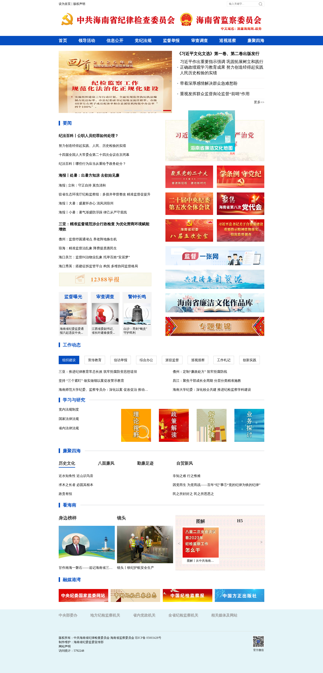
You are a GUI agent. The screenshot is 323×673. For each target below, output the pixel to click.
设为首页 (65, 3)
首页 (63, 40)
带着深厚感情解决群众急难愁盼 (209, 83)
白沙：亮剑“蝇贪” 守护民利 (135, 330)
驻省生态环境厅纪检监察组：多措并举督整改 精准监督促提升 (104, 194)
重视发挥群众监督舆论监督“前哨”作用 (215, 93)
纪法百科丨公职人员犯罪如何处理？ (89, 136)
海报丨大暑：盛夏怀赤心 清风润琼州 (86, 203)
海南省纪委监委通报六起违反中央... (72, 330)
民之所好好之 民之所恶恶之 (193, 494)
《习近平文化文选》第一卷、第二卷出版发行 (218, 53)
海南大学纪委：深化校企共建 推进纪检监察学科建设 (212, 389)
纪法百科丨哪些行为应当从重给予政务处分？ (92, 164)
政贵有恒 (65, 494)
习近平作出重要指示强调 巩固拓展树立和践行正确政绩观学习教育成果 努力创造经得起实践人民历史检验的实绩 (221, 67)
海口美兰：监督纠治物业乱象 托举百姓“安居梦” (94, 257)
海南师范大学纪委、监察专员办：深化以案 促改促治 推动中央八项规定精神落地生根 (104, 389)
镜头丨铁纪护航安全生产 (135, 568)
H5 (201, 520)
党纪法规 (143, 40)
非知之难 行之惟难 (187, 476)
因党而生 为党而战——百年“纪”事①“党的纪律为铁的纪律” (216, 485)
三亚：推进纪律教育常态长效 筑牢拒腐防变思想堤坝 (98, 372)
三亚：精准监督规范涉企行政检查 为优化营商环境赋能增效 (104, 226)
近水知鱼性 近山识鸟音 (76, 476)
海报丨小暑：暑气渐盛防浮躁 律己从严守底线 (93, 212)
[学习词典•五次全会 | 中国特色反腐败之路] (240, 542)
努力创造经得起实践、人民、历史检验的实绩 (92, 146)
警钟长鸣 (137, 296)
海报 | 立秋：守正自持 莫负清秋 (82, 185)
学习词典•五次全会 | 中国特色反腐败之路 (242, 560)
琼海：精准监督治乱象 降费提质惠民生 (88, 248)
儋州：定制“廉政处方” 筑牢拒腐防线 (200, 372)
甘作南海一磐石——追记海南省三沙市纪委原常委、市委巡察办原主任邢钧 (87, 568)
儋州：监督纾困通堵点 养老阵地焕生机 (88, 239)
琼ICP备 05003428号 (148, 637)
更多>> (259, 102)
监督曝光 (73, 296)
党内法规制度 (69, 409)
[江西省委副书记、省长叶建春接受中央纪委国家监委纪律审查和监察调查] (105, 314)
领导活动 (87, 40)
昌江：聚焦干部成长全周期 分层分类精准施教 (207, 381)
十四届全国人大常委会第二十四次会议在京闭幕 (94, 155)
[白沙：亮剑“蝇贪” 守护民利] (137, 314)
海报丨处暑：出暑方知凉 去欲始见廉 (89, 175)
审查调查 (199, 40)
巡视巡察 (227, 40)
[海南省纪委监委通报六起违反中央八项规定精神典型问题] (73, 314)
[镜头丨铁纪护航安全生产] (145, 544)
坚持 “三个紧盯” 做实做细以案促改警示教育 (91, 381)
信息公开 (115, 40)
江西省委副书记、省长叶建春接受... (104, 330)
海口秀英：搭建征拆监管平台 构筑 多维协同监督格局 (98, 266)
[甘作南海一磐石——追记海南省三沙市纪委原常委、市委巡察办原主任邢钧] (87, 544)
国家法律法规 (69, 419)
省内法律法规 (69, 428)
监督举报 (171, 40)
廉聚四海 (255, 40)
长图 (239, 521)
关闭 (219, 167)
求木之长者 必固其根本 (76, 485)
